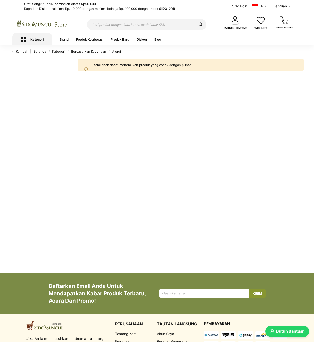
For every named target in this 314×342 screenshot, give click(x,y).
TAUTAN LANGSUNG (177, 323)
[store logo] (42, 23)
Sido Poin (239, 6)
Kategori (59, 51)
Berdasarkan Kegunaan (89, 51)
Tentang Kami (126, 334)
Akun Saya (165, 334)
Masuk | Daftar (235, 28)
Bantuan (280, 6)
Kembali (21, 51)
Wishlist (260, 28)
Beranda (40, 51)
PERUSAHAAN (129, 323)
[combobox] (146, 24)
